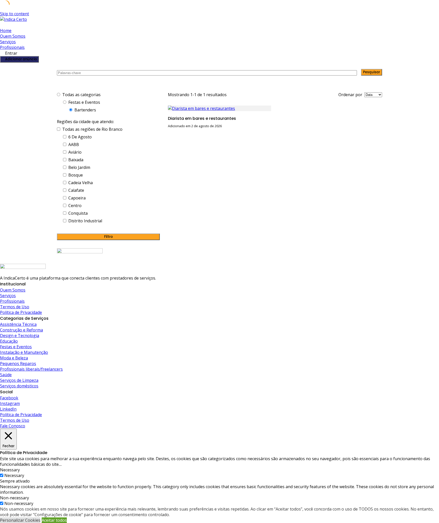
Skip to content (14, 14)
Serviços (8, 42)
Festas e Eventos (16, 347)
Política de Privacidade (21, 312)
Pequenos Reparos (18, 363)
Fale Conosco (12, 426)
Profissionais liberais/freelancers (31, 369)
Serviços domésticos (19, 386)
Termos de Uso (14, 307)
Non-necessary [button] (14, 498)
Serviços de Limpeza (19, 380)
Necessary (14, 475)
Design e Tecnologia (19, 335)
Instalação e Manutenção (24, 352)
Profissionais (12, 47)
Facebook (9, 398)
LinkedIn (8, 409)
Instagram (10, 403)
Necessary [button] (10, 470)
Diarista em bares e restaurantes (202, 118)
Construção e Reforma (21, 330)
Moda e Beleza (14, 358)
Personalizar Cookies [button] (20, 520)
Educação (9, 341)
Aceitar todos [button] (54, 520)
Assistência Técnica (18, 324)
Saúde (6, 374)
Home (5, 30)
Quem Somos (12, 36)
